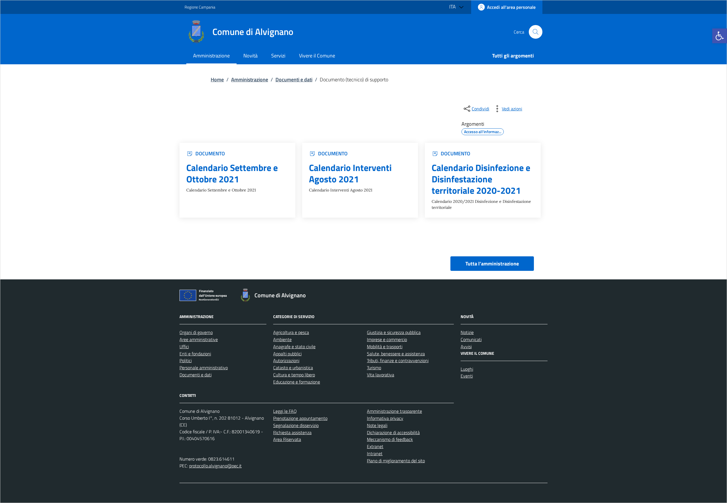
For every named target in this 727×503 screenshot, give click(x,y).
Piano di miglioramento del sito (396, 460)
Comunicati (471, 339)
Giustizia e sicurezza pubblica (394, 332)
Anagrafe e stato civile (294, 346)
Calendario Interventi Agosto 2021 (350, 173)
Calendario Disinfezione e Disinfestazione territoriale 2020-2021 (481, 179)
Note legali (377, 425)
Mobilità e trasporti (384, 346)
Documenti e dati (195, 374)
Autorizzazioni (286, 360)
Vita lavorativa (380, 374)
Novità (250, 55)
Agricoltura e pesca (291, 332)
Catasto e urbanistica (293, 367)
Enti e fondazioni (195, 353)
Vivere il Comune (317, 55)
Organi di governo (196, 332)
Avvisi (466, 346)
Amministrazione (211, 55)
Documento (210, 153)
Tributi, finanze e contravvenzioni (398, 360)
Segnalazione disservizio (296, 425)
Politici (185, 360)
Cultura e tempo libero (294, 374)
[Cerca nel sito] (535, 32)
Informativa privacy (385, 418)
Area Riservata (287, 439)
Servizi (278, 55)
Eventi (467, 375)
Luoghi (467, 369)
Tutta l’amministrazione (492, 263)
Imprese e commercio (387, 339)
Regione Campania (200, 7)
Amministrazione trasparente (394, 411)
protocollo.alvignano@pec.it (215, 465)
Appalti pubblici (287, 353)
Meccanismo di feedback (390, 439)
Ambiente (282, 339)
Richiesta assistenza (292, 432)
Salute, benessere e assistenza (396, 353)
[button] (719, 35)
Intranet (375, 453)
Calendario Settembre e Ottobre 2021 (232, 173)
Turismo (374, 367)
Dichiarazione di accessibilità (393, 432)
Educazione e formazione (296, 381)
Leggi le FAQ (285, 411)
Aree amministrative (198, 339)
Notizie (467, 332)
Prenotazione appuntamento (300, 418)
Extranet (375, 446)
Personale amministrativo (203, 367)
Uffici (184, 346)
